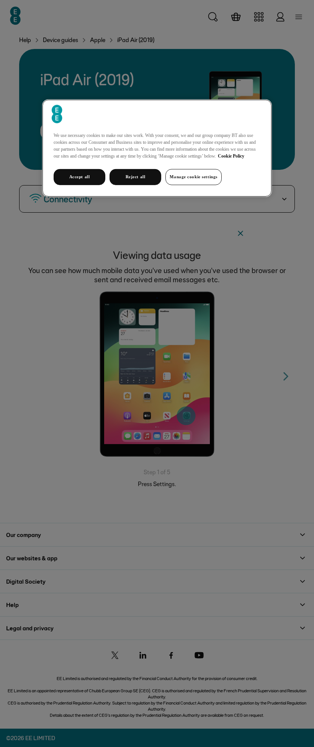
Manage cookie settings (194, 176)
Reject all (136, 176)
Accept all (79, 176)
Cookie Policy (231, 156)
